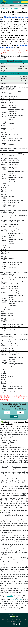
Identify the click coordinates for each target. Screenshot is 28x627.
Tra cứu (14, 416)
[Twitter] (16, 624)
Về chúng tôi (9, 621)
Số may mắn (24, 2)
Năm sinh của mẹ (20, 409)
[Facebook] (9, 624)
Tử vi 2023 (4, 5)
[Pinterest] (11, 624)
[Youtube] (14, 624)
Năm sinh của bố (7, 409)
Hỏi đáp (19, 621)
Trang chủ (4, 619)
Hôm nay (17, 2)
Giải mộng (24, 619)
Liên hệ (15, 621)
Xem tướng (11, 5)
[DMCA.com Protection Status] (14, 617)
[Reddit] (19, 624)
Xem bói (19, 5)
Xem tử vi (9, 619)
